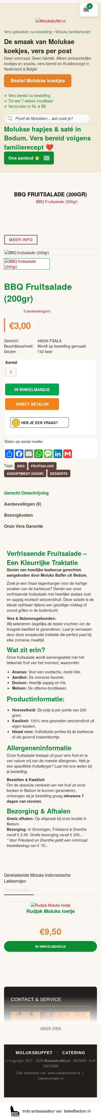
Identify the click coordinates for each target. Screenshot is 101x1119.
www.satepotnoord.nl (64, 1073)
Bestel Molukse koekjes (38, 80)
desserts (59, 473)
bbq (21, 465)
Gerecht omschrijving (26, 493)
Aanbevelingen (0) (22, 504)
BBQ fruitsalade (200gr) (57, 201)
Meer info (21, 239)
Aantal (11, 362)
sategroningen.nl (50, 1078)
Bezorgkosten (18, 515)
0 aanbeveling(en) (37, 311)
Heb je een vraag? (39, 422)
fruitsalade (42, 465)
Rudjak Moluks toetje (50, 911)
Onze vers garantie (23, 526)
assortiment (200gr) (25, 473)
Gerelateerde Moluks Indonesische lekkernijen (37, 878)
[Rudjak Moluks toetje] (51, 904)
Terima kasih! (17, 890)
